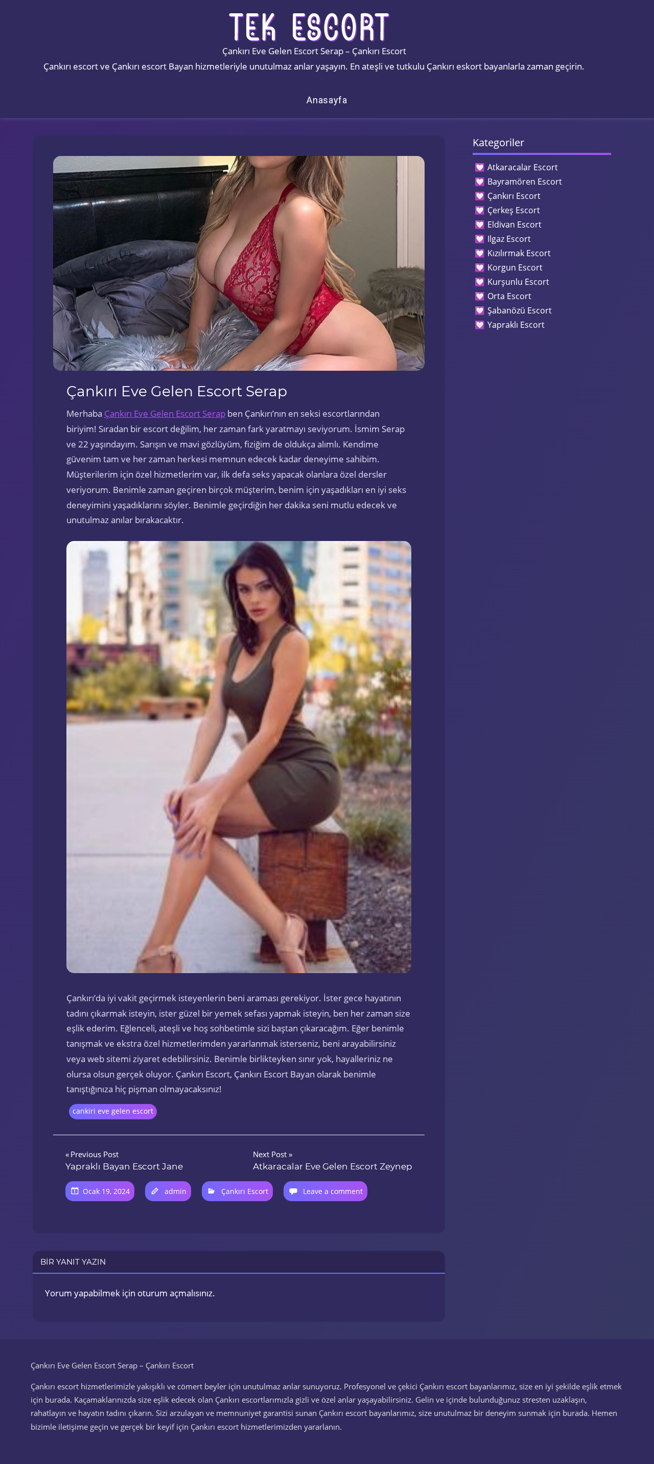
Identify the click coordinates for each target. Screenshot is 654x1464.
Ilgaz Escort (509, 238)
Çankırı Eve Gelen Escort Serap (164, 413)
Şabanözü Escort (519, 310)
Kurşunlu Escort (518, 281)
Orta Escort (509, 296)
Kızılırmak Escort (519, 253)
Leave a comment (333, 1191)
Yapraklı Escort (516, 324)
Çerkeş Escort (513, 210)
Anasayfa (327, 100)
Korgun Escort (515, 267)
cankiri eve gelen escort (113, 1111)
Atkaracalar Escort (522, 167)
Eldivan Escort (514, 224)
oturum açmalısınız (175, 1293)
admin (175, 1191)
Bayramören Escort (524, 181)
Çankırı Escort (244, 1191)
